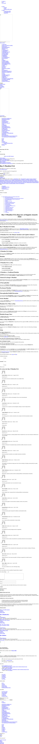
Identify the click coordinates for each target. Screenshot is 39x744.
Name (1, 581)
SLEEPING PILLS (5, 75)
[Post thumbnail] (7, 665)
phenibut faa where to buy (22, 182)
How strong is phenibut (11, 180)
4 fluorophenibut (23, 178)
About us (3, 684)
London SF (4, 675)
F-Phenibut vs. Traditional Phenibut (10, 202)
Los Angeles (4, 677)
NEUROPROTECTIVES (6, 63)
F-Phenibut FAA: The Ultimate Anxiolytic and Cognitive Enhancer (14, 198)
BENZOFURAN (5, 48)
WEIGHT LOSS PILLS (6, 81)
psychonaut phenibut (12, 183)
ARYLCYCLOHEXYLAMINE (7, 45)
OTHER (3, 65)
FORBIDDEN (4, 55)
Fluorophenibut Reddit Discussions (10, 205)
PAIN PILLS (4, 66)
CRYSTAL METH (5, 53)
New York (3, 674)
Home (1, 158)
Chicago (3, 678)
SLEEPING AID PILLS (6, 74)
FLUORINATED (5, 54)
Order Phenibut (8, 206)
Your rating (2, 571)
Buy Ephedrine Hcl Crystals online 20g (6, 163)
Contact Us (4, 694)
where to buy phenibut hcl (20, 183)
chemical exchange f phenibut (31, 178)
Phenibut (36, 180)
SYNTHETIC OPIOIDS (6, 79)
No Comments (10, 667)
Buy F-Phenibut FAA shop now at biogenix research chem (11, 196)
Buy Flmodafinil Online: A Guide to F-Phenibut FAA (12, 199)
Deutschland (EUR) (7, 12)
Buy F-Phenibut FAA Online (9, 197)
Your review (2, 579)
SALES (3, 73)
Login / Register (4, 731)
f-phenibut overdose (33, 179)
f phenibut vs (23, 179)
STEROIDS (4, 76)
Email (1, 583)
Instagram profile (4, 691)
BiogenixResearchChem (24, 228)
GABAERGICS (4, 56)
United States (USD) (7, 11)
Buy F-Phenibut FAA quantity (6, 174)
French (5, 8)
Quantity (1, 173)
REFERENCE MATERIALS (7, 71)
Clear (4, 173)
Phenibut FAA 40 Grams (9, 210)
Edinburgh (3, 676)
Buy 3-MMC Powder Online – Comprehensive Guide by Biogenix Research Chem (15, 669)
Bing (18, 232)
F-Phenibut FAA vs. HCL (8, 201)
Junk (3, 59)
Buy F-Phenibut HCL (3, 160)
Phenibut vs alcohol (5, 183)
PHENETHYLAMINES (6, 68)
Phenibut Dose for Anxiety (9, 208)
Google (15, 232)
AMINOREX (4, 44)
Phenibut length (29, 182)
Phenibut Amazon (3, 181)
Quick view (2, 611)
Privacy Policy (14, 650)
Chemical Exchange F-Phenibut (9, 203)
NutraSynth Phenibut (18, 180)
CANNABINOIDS (5, 50)
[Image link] (5, 654)
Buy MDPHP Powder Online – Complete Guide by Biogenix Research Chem (14, 666)
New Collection (4, 692)
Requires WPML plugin (8, 9)
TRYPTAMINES (5, 80)
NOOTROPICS (4, 64)
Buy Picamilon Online (4, 624)
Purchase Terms (4, 686)
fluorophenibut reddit (3, 180)
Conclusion (7, 212)
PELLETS (3, 67)
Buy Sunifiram (3, 635)
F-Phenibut (27, 179)
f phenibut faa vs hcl (7, 179)
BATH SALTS (4, 46)
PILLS (3, 69)
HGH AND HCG (5, 58)
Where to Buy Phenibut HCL (10, 209)
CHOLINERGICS (5, 52)
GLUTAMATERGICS (5, 57)
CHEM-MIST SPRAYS (6, 51)
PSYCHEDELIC (5, 70)
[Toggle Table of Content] (1, 194)
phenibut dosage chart (9, 181)
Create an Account (3, 739)
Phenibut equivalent (7, 182)
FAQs (6, 211)
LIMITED (3, 60)
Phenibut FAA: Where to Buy (10, 207)
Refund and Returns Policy (8, 143)
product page (6, 336)
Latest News (4, 695)
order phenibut (24, 180)
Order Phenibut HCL (30, 180)
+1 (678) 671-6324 (9, 660)
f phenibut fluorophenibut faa (16, 179)
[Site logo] (6, 40)
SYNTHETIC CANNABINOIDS (7, 78)
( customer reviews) (3, 169)
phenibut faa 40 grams (14, 182)
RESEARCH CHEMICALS (6, 72)
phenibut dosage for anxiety (18, 181)
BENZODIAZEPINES (6, 47)
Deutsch (5, 7)
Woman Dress (4, 693)
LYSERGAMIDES (5, 61)
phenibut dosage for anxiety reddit (28, 181)
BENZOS (3, 49)
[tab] (20, 186)
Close (1, 734)
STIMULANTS (4, 77)
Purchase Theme (4, 696)
